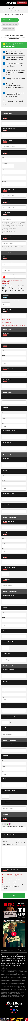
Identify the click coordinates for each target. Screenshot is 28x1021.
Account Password (7, 309)
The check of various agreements (10, 869)
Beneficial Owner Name (8, 521)
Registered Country (7, 140)
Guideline (5, 878)
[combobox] (4, 195)
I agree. (5, 888)
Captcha (5, 818)
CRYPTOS (4, 286)
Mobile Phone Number (8, 201)
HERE (7, 280)
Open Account (22, 2)
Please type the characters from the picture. (12, 826)
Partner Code (6, 295)
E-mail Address (6, 212)
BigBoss (7, 14)
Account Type (6, 256)
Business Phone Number (8, 189)
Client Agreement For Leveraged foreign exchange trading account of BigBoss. (12, 875)
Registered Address (7, 152)
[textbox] (14, 277)
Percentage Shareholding (9, 567)
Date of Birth (6, 345)
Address (4, 556)
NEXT (14, 895)
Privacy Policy (6, 882)
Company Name (6, 117)
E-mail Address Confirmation (9, 237)
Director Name (6, 333)
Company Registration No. (9, 128)
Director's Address (7, 379)
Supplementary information (9, 834)
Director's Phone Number (9, 368)
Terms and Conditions (8, 880)
